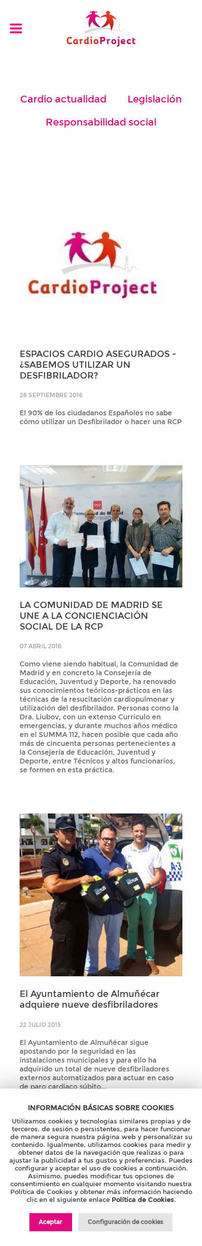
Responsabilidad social (101, 122)
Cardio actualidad (63, 99)
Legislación (154, 99)
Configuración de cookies (125, 1221)
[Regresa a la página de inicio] (101, 29)
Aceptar (50, 1221)
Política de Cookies (143, 1199)
